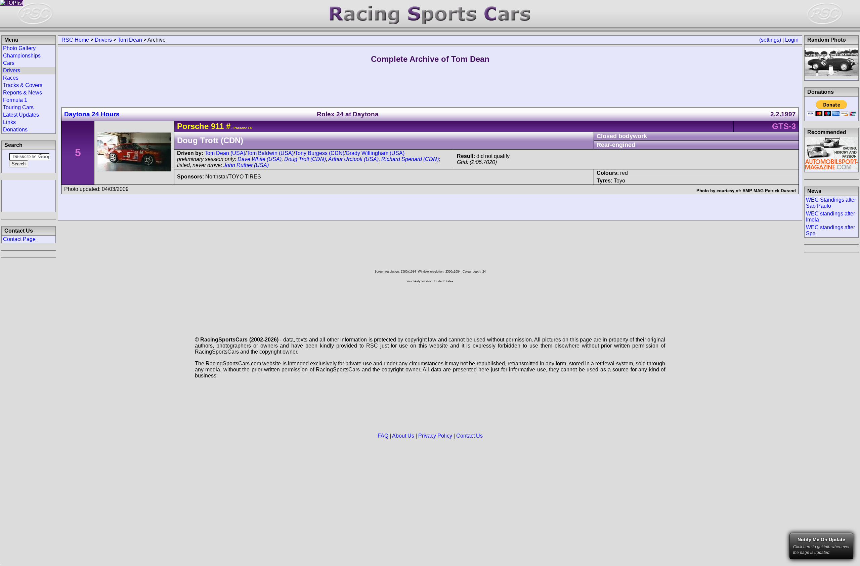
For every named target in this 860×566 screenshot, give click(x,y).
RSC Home (75, 40)
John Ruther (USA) (246, 165)
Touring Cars (18, 107)
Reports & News (22, 92)
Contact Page (19, 239)
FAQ (383, 436)
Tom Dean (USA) (225, 153)
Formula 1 (15, 100)
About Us (403, 436)
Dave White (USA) (260, 159)
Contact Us (469, 436)
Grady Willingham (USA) (375, 153)
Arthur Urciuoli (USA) (353, 159)
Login (792, 40)
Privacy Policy (435, 436)
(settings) (770, 40)
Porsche (193, 126)
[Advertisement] (28, 195)
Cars (8, 63)
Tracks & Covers (22, 85)
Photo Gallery (19, 48)
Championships (22, 55)
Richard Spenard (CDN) (410, 159)
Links (9, 122)
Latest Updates (21, 115)
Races (10, 78)
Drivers (103, 40)
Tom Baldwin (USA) (270, 153)
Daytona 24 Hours (92, 114)
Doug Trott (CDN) (305, 159)
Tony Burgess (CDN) (319, 153)
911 (217, 126)
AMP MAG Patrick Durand (769, 190)
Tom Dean (130, 40)
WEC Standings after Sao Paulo (831, 203)
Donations (15, 129)
